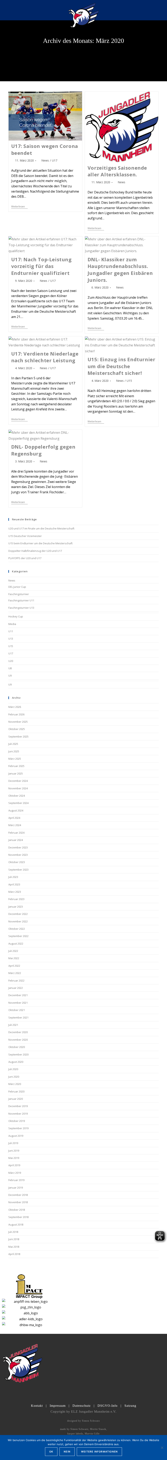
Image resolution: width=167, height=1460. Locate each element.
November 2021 (18, 1002)
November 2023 (18, 855)
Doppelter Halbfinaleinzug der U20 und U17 (35, 551)
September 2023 (18, 869)
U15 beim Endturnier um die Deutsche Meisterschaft (40, 543)
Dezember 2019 (18, 1106)
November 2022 (18, 921)
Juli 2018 (13, 1232)
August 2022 (15, 943)
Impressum (58, 1405)
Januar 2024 (15, 840)
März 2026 (14, 707)
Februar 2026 (16, 714)
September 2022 (18, 936)
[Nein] (162, 1448)
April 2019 (14, 1165)
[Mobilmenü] (156, 10)
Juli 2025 (13, 744)
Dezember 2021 (18, 995)
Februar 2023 (16, 899)
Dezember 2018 (18, 1195)
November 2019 (18, 1113)
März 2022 (14, 973)
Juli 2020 (13, 1069)
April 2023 (14, 884)
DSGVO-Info (108, 1405)
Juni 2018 (13, 1239)
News (45, 160)
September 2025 (18, 736)
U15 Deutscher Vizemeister (25, 536)
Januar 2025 (15, 773)
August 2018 (15, 1224)
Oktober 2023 (16, 862)
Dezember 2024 (18, 781)
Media (12, 624)
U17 (54, 160)
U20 (10, 661)
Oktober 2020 (16, 1047)
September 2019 (18, 1128)
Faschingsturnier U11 (21, 600)
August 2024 (15, 810)
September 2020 (18, 1054)
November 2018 (18, 1202)
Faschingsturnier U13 (21, 608)
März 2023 (14, 892)
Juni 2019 (13, 1150)
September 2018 (18, 1217)
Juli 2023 (13, 877)
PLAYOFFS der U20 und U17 (24, 558)
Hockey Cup (15, 616)
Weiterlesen (19, 206)
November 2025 (18, 721)
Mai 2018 (13, 1246)
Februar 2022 (16, 980)
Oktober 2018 (16, 1210)
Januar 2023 (15, 906)
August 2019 (15, 1136)
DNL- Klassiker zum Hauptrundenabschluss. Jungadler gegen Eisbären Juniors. (120, 269)
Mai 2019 (13, 1158)
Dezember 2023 (18, 847)
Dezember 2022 (18, 914)
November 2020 (18, 1039)
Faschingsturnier (18, 594)
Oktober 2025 (16, 729)
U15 (129, 381)
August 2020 (15, 1062)
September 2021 (18, 1017)
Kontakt (37, 1405)
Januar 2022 (15, 988)
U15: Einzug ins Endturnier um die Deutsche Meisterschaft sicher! (121, 366)
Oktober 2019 (16, 1121)
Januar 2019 (15, 1187)
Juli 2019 (13, 1143)
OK (51, 1451)
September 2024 (18, 803)
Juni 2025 (13, 751)
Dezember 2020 (18, 1032)
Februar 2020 (16, 1091)
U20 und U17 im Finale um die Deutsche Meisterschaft (41, 528)
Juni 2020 (13, 1076)
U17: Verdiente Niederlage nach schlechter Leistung (45, 357)
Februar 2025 (16, 766)
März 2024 (14, 825)
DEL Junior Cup (17, 587)
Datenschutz (82, 1405)
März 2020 (14, 1084)
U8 (10, 668)
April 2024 (14, 818)
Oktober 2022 (16, 929)
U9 (10, 675)
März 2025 (14, 758)
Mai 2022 (13, 958)
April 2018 (14, 1254)
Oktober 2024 (16, 795)
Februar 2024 (16, 832)
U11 (10, 631)
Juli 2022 (13, 951)
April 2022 (14, 966)
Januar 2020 (15, 1099)
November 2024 (18, 788)
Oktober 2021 (16, 1010)
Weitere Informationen (99, 1451)
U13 (10, 638)
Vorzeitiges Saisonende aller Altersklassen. (117, 171)
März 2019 (14, 1173)
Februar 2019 (16, 1180)
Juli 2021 (13, 1025)
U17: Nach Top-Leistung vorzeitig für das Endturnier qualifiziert (41, 266)
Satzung (130, 1405)
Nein (67, 1451)
